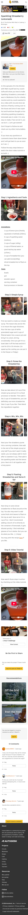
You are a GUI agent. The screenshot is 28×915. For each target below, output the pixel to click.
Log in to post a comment (14, 821)
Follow (13, 68)
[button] (2, 2)
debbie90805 (10, 749)
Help (3, 880)
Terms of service (21, 903)
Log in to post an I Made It (14, 668)
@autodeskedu (8, 896)
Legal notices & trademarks (11, 911)
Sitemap (4, 882)
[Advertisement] (14, 8)
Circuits (4, 849)
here (21, 538)
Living (4, 861)
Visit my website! (10, 80)
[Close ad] (25, 7)
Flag (5, 762)
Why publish (5, 875)
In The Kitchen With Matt (10, 22)
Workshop (5, 851)
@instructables (8, 893)
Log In (14, 737)
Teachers (4, 866)
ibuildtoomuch (10, 776)
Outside (4, 864)
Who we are (5, 885)
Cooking (21, 22)
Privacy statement (8, 906)
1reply (5, 769)
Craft (3, 856)
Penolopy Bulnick (11, 801)
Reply (14, 766)
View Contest (14, 644)
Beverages (4, 24)
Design (4, 854)
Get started (5, 877)
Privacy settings (20, 906)
